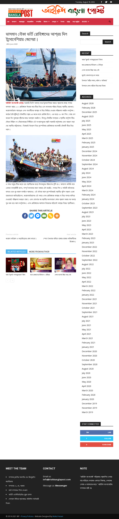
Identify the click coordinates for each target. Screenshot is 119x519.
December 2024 (89, 151)
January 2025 (88, 146)
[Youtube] (111, 2)
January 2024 (88, 199)
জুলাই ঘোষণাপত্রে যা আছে (90, 75)
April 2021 (86, 334)
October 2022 (88, 255)
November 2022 (89, 251)
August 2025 (88, 116)
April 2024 (86, 186)
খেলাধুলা (54, 21)
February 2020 (88, 394)
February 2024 (88, 194)
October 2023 (88, 203)
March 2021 (87, 338)
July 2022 (86, 268)
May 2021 (86, 329)
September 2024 (89, 164)
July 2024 (86, 173)
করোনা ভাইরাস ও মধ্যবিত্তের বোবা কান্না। (21, 238)
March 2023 (87, 233)
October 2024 (88, 159)
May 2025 (86, 129)
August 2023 (88, 212)
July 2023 (86, 216)
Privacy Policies (27, 516)
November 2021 (89, 303)
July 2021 (86, 320)
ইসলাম (62, 21)
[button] (109, 21)
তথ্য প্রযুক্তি (76, 21)
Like (109, 432)
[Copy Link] (50, 216)
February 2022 (88, 290)
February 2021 (88, 342)
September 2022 (89, 260)
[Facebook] (101, 2)
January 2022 (88, 294)
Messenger (61, 485)
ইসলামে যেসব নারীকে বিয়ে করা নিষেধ (94, 86)
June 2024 (86, 177)
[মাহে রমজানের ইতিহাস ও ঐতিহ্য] (41, 265)
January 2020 (88, 399)
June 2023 (86, 220)
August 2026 (88, 103)
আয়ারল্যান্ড (22, 21)
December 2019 (89, 403)
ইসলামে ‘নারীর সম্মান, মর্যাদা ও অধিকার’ (94, 80)
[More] (57, 216)
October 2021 (88, 307)
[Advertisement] (41, 223)
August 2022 (88, 264)
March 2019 (87, 412)
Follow (107, 438)
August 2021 (88, 316)
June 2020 (86, 377)
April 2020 (86, 386)
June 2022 (86, 273)
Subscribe (106, 444)
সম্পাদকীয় (38, 21)
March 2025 (87, 138)
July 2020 (86, 373)
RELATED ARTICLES (17, 252)
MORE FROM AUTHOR (39, 252)
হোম (8, 21)
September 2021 (89, 312)
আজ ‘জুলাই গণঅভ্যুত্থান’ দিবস (15, 275)
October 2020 (88, 360)
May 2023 (86, 225)
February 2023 (88, 238)
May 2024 (86, 181)
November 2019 (89, 407)
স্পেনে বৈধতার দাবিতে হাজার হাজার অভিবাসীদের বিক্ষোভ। (59, 240)
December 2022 (89, 247)
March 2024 (87, 190)
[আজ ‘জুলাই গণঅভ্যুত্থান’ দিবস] (16, 265)
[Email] (44, 216)
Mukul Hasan (58, 516)
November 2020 (89, 355)
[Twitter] (106, 2)
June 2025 (86, 125)
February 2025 (88, 142)
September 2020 (89, 364)
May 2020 (86, 381)
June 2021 (86, 325)
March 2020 (87, 390)
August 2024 (88, 168)
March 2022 (87, 286)
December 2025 (89, 112)
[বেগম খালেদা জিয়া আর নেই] (65, 265)
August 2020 (88, 368)
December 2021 (89, 299)
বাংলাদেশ (14, 21)
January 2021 (88, 347)
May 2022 (86, 277)
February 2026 (88, 107)
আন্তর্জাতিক (30, 21)
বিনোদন (45, 21)
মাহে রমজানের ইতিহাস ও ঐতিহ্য (40, 275)
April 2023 (86, 229)
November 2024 (89, 155)
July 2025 (86, 120)
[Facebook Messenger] (38, 216)
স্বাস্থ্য (68, 21)
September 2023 (89, 207)
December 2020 (89, 351)
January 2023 (88, 242)
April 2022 (86, 281)
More (84, 21)
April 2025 (86, 133)
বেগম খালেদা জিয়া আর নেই (63, 275)
